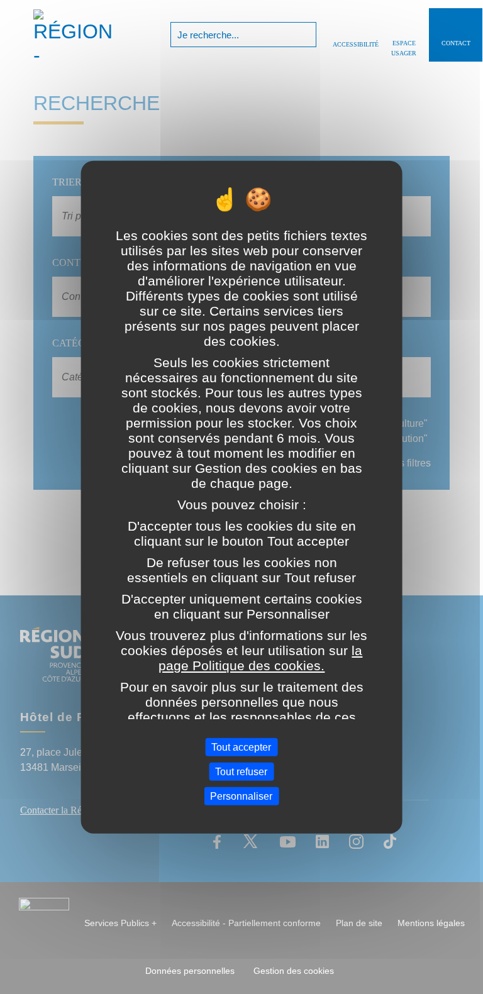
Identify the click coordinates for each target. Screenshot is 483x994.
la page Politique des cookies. (260, 658)
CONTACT (455, 43)
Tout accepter (241, 746)
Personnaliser (241, 796)
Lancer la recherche (305, 34)
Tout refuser (241, 771)
